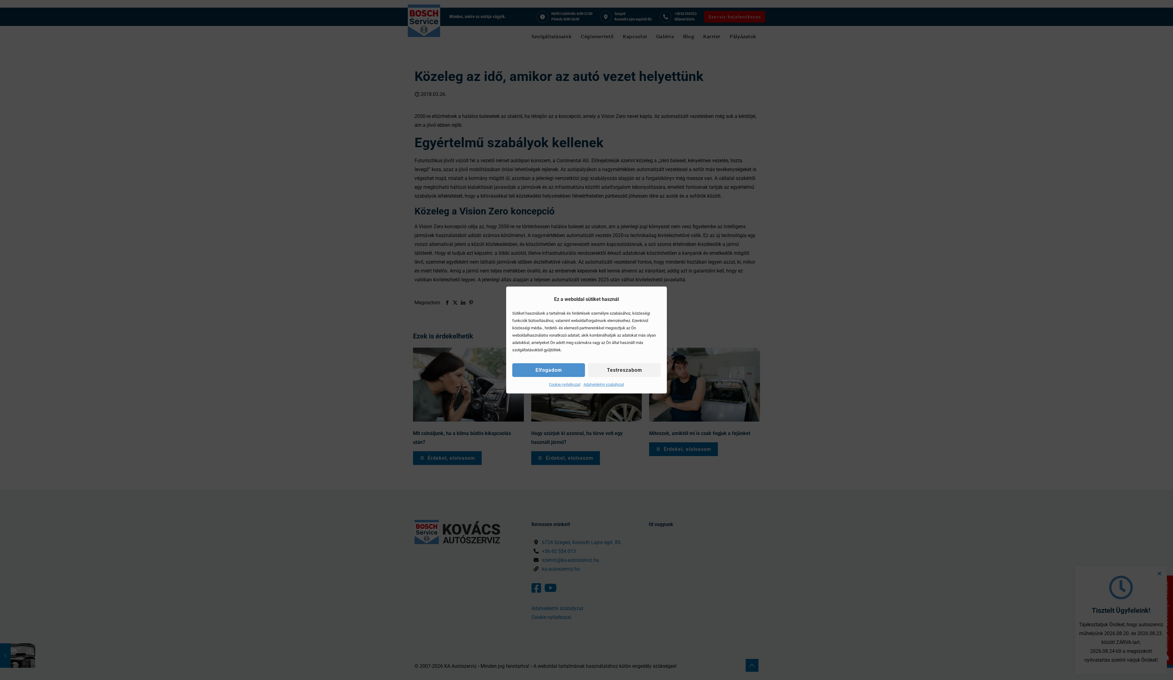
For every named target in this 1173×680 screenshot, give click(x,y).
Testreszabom (624, 370)
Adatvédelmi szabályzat (603, 384)
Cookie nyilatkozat (564, 384)
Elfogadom (548, 370)
